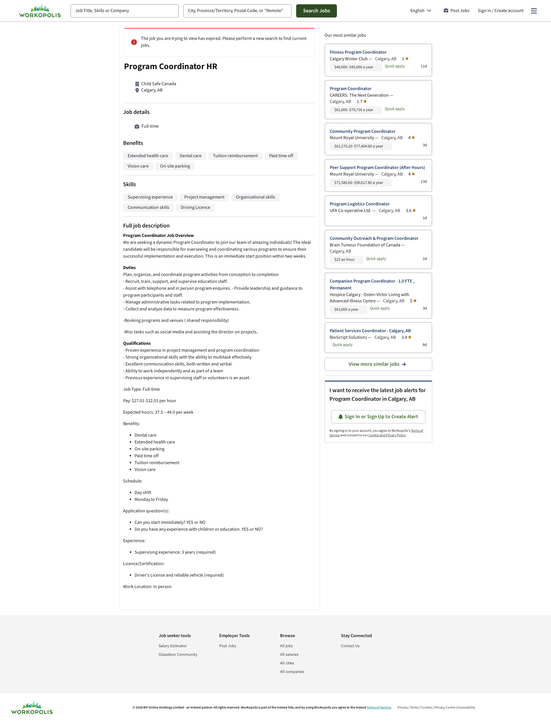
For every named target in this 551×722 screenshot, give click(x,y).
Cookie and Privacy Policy (387, 435)
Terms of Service (379, 707)
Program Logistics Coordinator (360, 204)
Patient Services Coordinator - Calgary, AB (370, 331)
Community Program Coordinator (362, 132)
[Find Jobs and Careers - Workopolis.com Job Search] (40, 11)
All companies (292, 671)
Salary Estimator (173, 646)
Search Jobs (316, 10)
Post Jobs (460, 11)
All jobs (286, 646)
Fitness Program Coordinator (358, 52)
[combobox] (125, 10)
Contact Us (350, 646)
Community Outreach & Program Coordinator (374, 239)
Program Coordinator (351, 89)
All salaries (289, 654)
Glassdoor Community (178, 654)
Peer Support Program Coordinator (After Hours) (377, 168)
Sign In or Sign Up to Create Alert (381, 416)
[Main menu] (533, 10)
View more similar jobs (374, 364)
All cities (287, 663)
